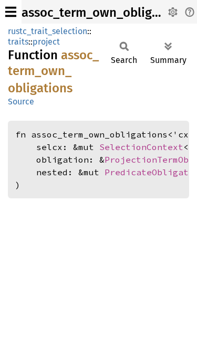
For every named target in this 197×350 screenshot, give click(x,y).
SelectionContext (141, 147)
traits (18, 42)
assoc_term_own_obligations (105, 12)
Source (21, 102)
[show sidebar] (11, 12)
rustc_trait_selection (47, 31)
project (46, 42)
